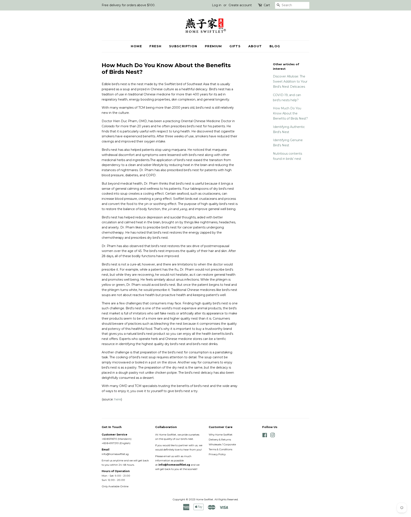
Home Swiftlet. (205, 499)
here (117, 399)
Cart (267, 5)
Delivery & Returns (220, 439)
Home (136, 46)
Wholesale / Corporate (222, 444)
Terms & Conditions (220, 449)
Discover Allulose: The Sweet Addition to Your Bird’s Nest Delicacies (290, 81)
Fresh (155, 46)
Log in (216, 5)
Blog (275, 46)
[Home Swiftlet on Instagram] (272, 436)
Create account (240, 5)
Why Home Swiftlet (220, 434)
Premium (213, 46)
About (255, 46)
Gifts (235, 46)
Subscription (183, 46)
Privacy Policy (217, 454)
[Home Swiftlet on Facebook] (264, 436)
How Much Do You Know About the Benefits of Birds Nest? (290, 113)
